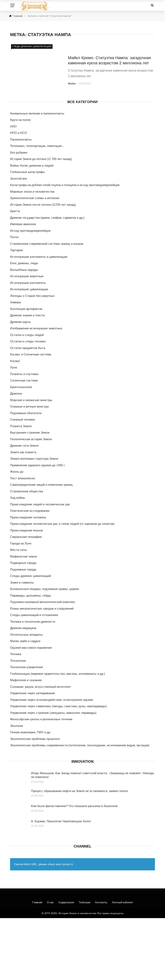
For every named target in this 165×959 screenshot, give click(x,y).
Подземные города (23, 569)
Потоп (14, 237)
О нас (50, 902)
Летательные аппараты (26, 634)
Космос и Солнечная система (30, 354)
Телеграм (85, 902)
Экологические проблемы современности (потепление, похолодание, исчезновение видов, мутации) (79, 745)
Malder (72, 83)
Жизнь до (16, 471)
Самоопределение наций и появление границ (41, 484)
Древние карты (20, 322)
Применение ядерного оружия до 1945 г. (37, 465)
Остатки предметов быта (27, 348)
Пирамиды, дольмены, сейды (30, 595)
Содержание (66, 902)
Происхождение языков (26, 530)
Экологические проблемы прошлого (35, 738)
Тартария (16, 250)
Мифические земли (23, 556)
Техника (15, 654)
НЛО (13, 126)
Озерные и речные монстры (29, 406)
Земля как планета (23, 452)
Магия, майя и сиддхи (25, 641)
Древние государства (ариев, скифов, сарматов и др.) (47, 217)
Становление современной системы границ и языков (46, 243)
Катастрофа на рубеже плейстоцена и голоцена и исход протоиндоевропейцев (65, 185)
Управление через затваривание (32, 693)
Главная (37, 902)
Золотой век (18, 178)
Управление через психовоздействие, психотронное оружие (51, 699)
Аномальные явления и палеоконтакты (37, 113)
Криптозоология (21, 387)
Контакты (101, 902)
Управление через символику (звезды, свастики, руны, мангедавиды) (58, 706)
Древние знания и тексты (27, 315)
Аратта (15, 211)
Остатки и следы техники (27, 341)
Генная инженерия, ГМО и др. (30, 732)
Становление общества (26, 491)
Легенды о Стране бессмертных (32, 295)
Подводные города (23, 562)
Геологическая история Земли (31, 439)
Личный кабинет (122, 902)
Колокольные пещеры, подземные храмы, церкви (44, 589)
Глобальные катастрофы (27, 172)
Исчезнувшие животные (26, 276)
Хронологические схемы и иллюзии (34, 198)
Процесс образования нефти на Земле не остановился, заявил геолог (79, 791)
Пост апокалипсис (22, 478)
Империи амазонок (23, 224)
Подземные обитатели (25, 413)
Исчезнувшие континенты (28, 282)
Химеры (15, 302)
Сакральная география (26, 536)
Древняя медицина (23, 628)
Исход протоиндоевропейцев (30, 230)
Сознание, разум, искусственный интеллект (40, 686)
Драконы (16, 393)
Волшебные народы (24, 269)
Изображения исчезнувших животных (36, 328)
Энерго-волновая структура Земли (34, 458)
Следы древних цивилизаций (32, 46)
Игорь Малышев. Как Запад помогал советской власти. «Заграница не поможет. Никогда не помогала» (92, 775)
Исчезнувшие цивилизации (29, 289)
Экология (16, 725)
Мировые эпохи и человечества (32, 191)
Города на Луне (20, 543)
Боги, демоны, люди (24, 263)
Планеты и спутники (24, 374)
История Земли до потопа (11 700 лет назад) (41, 159)
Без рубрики (18, 152)
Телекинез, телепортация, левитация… (37, 146)
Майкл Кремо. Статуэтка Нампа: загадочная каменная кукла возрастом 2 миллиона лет (109, 60)
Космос (15, 361)
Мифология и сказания (26, 680)
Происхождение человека (28, 517)
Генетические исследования (29, 510)
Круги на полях (20, 119)
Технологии (18, 660)
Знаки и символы (22, 582)
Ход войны (17, 497)
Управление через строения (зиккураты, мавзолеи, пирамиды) (53, 712)
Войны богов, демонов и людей (31, 165)
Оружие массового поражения (31, 647)
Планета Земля (21, 426)
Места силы (18, 549)
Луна (13, 367)
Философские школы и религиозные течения (41, 719)
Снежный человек (22, 419)
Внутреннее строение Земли (30, 432)
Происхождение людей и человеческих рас (40, 504)
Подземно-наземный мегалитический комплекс (42, 602)
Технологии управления (26, 667)
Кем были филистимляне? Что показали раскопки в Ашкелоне (74, 806)
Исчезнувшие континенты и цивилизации (38, 256)
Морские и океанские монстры (31, 400)
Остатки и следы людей (27, 335)
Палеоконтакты (21, 139)
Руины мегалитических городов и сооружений (41, 608)
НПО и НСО (18, 133)
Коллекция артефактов (26, 309)
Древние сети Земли (24, 445)
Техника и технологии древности (32, 621)
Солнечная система (24, 380)
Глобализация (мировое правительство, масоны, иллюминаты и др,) (57, 673)
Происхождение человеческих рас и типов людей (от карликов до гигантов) (62, 523)
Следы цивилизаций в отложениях (34, 615)
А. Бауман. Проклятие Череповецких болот (61, 821)
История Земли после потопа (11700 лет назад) (43, 204)
